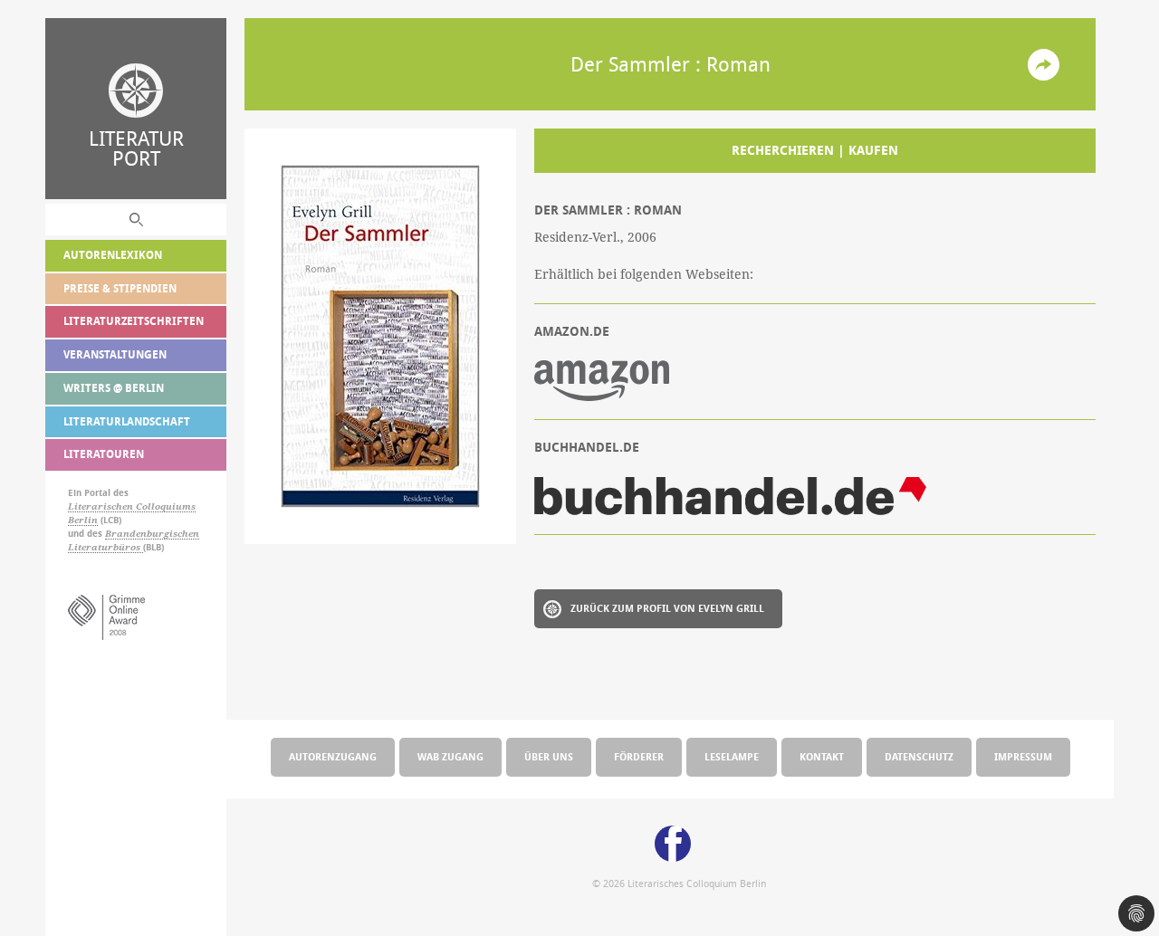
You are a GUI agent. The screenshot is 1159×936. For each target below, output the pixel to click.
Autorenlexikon (112, 255)
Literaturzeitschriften (133, 321)
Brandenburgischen (152, 534)
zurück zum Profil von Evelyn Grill (667, 608)
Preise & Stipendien (120, 288)
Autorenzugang (333, 756)
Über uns (548, 756)
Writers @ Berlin (113, 388)
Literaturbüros (105, 547)
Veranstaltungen (115, 354)
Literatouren (103, 454)
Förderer (639, 756)
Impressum (1023, 756)
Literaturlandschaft (126, 421)
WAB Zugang (450, 756)
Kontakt (822, 756)
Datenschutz (919, 756)
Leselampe (731, 756)
